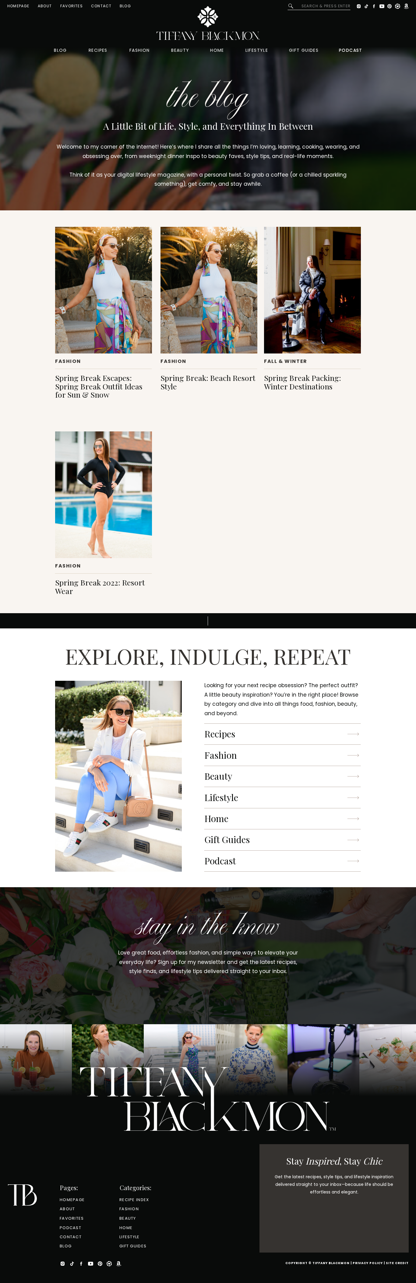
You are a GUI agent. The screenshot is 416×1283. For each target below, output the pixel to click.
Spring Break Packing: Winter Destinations (302, 382)
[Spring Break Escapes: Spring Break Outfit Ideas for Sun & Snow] (103, 290)
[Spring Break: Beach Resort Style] (208, 290)
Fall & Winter (285, 361)
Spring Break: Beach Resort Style (208, 382)
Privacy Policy (368, 1263)
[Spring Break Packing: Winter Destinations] (312, 290)
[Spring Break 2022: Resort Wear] (103, 494)
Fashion (68, 361)
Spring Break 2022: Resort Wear (100, 586)
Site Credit (397, 1263)
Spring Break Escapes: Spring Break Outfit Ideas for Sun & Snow (99, 386)
